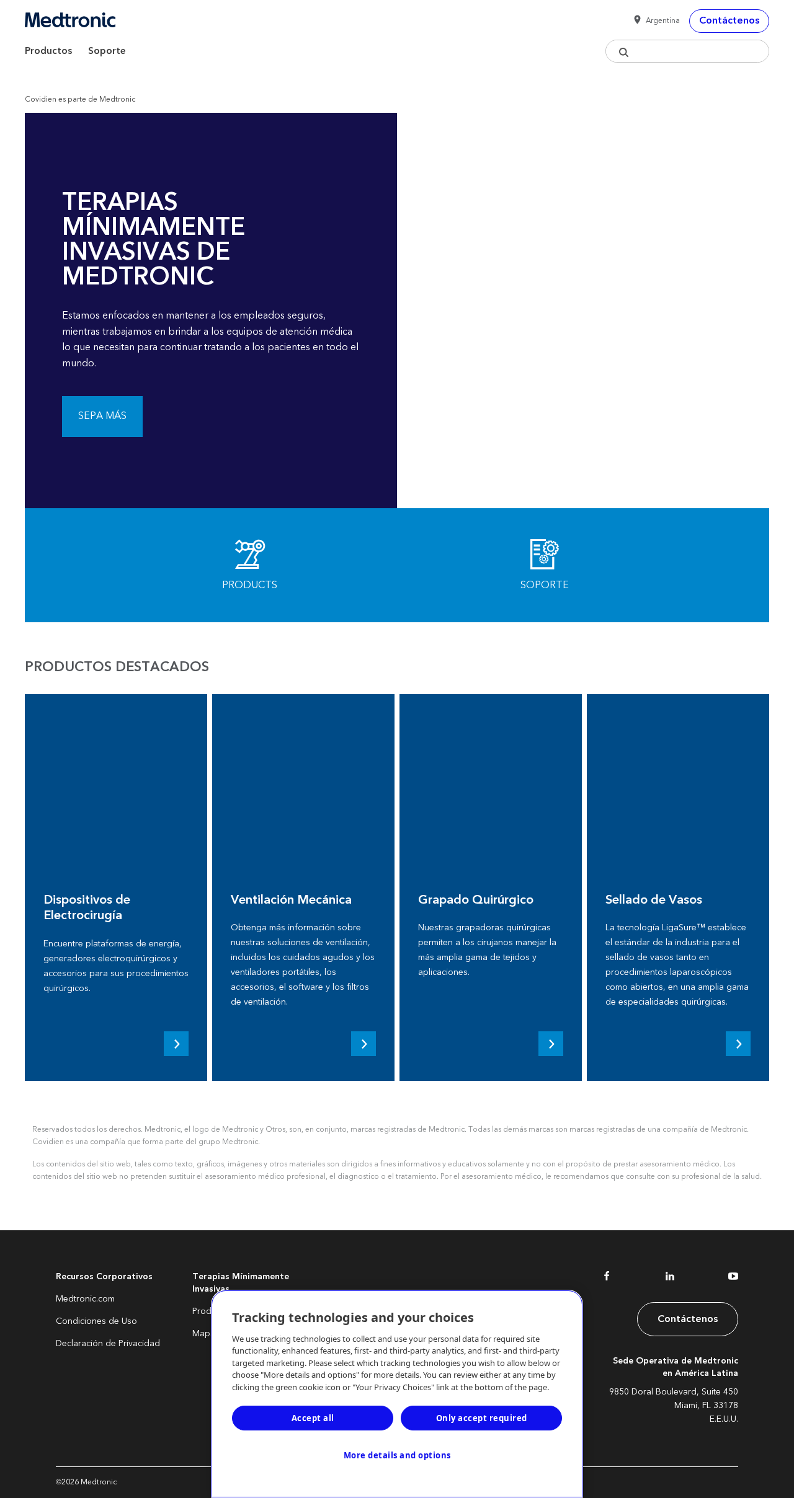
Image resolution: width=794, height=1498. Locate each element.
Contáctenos (688, 1319)
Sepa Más (102, 416)
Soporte (107, 51)
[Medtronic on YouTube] (733, 1279)
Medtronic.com (85, 1299)
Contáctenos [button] (729, 20)
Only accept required (481, 1418)
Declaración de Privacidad (108, 1343)
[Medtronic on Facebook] (607, 1279)
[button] (654, 21)
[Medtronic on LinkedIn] (670, 1279)
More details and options (397, 1455)
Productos (48, 51)
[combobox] (687, 51)
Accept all (313, 1418)
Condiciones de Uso (96, 1321)
